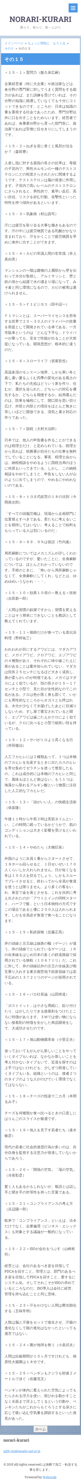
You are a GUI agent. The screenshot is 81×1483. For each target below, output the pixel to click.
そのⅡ (9, 48)
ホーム (40, 1429)
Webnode (49, 1477)
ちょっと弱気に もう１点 (46, 43)
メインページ (13, 43)
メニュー (73, 7)
